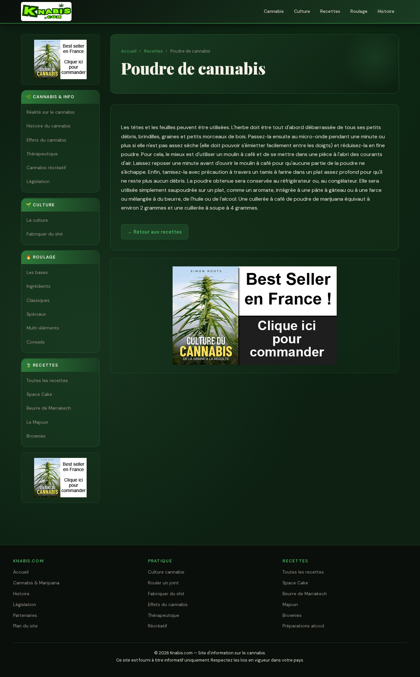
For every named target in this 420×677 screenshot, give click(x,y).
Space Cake (39, 394)
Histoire (386, 11)
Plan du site (25, 626)
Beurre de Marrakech (49, 408)
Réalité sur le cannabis (50, 112)
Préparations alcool (303, 626)
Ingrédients (39, 286)
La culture (37, 220)
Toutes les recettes (47, 380)
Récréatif (157, 626)
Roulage (359, 11)
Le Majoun (37, 422)
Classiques (38, 300)
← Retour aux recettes (155, 232)
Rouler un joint (163, 583)
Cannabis (274, 11)
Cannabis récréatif (46, 167)
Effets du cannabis (46, 140)
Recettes (330, 11)
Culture (302, 11)
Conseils (36, 342)
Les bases (37, 272)
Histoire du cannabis (49, 126)
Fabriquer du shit (45, 234)
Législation (38, 182)
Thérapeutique (42, 154)
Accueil (128, 51)
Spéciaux (36, 314)
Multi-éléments (43, 328)
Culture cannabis (166, 572)
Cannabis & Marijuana (36, 583)
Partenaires (25, 615)
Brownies (36, 436)
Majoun (290, 604)
